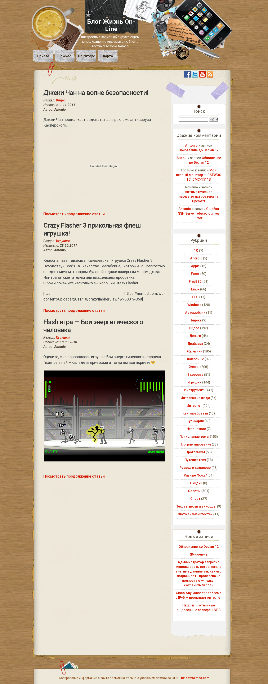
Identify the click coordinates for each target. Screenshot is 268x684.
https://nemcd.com (195, 678)
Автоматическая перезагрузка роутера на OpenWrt (198, 196)
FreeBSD (195, 282)
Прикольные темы (194, 437)
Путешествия (195, 460)
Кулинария (195, 421)
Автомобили (195, 313)
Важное (64, 56)
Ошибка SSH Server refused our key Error (198, 213)
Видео (61, 100)
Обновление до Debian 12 (199, 150)
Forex (195, 274)
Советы (194, 491)
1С (196, 251)
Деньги (195, 336)
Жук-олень (198, 554)
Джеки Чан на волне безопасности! (95, 93)
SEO (195, 297)
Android (196, 258)
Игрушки (63, 241)
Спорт (195, 499)
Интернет (194, 406)
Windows (194, 305)
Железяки (194, 351)
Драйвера (195, 344)
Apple (195, 266)
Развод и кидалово (195, 468)
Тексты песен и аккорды (196, 506)
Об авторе (86, 56)
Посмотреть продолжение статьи (74, 214)
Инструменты (195, 390)
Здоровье (195, 375)
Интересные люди (195, 398)
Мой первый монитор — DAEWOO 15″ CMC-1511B (198, 174)
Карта (108, 56)
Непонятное (196, 429)
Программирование (195, 444)
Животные (195, 359)
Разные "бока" (195, 475)
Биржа (196, 320)
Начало (43, 56)
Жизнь (194, 367)
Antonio (191, 146)
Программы (195, 452)
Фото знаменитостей (195, 514)
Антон (182, 158)
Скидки (196, 483)
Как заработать (195, 413)
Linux (195, 289)
